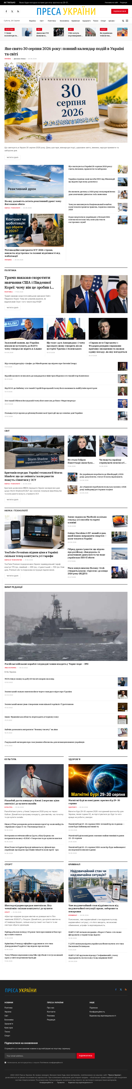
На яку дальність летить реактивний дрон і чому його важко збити (33, 203)
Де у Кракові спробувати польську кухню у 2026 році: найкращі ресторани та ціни (103, 488)
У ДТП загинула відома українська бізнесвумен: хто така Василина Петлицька (96, 944)
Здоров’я (86, 21)
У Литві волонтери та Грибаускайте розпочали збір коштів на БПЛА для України (12, 34)
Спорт (103, 21)
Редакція (123, 2)
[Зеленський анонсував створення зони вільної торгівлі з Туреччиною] (122, 707)
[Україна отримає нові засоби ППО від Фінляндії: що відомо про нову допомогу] (122, 181)
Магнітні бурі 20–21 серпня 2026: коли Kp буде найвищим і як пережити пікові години (96, 848)
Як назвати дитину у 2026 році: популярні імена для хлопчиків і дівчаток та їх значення (91, 192)
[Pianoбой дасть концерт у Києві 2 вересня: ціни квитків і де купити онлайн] (34, 780)
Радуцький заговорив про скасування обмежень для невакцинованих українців (44, 742)
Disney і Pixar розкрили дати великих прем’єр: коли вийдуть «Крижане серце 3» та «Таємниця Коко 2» (34, 825)
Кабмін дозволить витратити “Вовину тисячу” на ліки (31, 729)
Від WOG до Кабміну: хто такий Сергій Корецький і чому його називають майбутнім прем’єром (51, 388)
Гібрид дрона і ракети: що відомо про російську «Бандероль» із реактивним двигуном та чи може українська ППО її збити (86, 553)
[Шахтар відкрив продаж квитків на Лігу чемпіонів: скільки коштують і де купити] (34, 885)
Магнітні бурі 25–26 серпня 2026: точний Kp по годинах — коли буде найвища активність (96, 825)
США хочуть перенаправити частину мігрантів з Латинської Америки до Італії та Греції (75, 34)
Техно (95, 21)
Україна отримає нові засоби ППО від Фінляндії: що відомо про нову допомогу (91, 180)
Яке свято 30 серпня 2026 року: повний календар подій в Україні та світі (64, 51)
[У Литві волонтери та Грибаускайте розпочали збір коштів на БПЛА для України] (27, 32)
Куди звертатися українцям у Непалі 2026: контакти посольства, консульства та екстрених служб (89, 219)
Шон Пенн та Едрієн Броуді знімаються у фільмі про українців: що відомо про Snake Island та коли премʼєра (31, 848)
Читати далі (12, 157)
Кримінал (76, 21)
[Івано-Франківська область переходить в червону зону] (122, 719)
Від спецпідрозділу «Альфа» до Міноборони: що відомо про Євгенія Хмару (41, 363)
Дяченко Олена (20, 59)
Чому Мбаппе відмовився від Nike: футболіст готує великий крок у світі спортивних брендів (34, 956)
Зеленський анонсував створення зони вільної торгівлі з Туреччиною (39, 704)
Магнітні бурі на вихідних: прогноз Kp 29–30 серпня (94, 802)
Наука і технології (12, 208)
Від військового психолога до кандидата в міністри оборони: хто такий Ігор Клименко (47, 376)
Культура (8, 807)
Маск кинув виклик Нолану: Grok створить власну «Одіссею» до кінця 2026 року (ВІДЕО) (88, 571)
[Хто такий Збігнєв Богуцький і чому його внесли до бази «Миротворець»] (122, 403)
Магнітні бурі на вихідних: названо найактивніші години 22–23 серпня (96, 836)
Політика (52, 21)
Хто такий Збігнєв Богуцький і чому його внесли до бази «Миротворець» (40, 400)
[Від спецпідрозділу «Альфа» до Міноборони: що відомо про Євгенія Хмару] (122, 366)
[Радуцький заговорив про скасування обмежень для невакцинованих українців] (122, 745)
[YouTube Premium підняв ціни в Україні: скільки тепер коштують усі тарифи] (34, 532)
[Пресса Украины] (66, 11)
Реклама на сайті (111, 2)
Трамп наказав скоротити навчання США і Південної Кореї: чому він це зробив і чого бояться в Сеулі (28, 282)
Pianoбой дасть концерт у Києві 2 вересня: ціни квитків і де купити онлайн (32, 802)
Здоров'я (72, 807)
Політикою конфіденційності (51, 1062)
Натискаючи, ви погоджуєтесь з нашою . (35, 1062)
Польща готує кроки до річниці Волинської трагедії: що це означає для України (44, 413)
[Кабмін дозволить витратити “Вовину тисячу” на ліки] (122, 732)
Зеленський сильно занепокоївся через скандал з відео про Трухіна (38, 691)
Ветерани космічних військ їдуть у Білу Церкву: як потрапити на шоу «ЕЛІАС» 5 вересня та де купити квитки (33, 836)
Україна (32, 21)
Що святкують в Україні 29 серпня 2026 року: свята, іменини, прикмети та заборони (90, 167)
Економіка (64, 21)
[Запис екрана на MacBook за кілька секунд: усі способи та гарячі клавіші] (119, 521)
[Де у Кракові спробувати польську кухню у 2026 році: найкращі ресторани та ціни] (72, 489)
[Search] (123, 21)
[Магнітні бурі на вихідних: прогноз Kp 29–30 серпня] (97, 780)
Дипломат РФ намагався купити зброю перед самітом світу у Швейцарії (43, 34)
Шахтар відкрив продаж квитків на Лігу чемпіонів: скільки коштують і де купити (28, 907)
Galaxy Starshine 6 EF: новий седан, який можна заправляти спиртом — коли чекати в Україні (87, 536)
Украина (8, 260)
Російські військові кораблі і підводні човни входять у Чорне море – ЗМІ (46, 664)
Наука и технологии (13, 560)
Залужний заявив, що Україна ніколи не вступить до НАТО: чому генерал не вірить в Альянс (23, 345)
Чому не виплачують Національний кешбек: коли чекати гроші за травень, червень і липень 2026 (91, 207)
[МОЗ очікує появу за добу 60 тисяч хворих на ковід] (122, 681)
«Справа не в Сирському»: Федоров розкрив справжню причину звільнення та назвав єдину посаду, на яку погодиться (108, 347)
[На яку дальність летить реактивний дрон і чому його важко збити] (34, 181)
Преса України (114, 1075)
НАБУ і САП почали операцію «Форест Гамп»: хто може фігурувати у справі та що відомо (95, 933)
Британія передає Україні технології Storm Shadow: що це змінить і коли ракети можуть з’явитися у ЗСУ (33, 476)
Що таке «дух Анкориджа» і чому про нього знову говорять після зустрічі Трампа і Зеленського (66, 345)
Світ (42, 21)
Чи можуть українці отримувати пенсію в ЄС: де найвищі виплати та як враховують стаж (112, 461)
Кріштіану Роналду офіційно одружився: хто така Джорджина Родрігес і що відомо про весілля (29, 944)
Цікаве (111, 21)
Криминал (72, 915)
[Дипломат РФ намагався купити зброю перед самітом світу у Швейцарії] (59, 32)
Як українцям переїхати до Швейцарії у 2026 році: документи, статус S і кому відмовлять (101, 475)
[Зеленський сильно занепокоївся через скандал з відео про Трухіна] (122, 694)
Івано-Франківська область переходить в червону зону (32, 717)
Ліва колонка (10, 668)
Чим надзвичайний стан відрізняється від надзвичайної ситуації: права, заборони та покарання (93, 908)
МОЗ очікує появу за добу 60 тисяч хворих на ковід (29, 679)
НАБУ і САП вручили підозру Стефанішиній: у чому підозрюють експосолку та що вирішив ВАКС (93, 956)
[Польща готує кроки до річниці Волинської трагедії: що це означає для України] (122, 416)
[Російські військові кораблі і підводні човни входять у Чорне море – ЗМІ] (66, 626)
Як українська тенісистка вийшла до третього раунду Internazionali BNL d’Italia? (106, 34)
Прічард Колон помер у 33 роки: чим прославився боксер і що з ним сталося (33, 933)
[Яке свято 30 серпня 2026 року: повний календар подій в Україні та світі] (66, 102)
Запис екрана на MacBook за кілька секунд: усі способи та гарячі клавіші (87, 520)
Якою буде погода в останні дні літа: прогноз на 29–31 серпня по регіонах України (45, 3)
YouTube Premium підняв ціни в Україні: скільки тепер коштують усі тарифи (31, 554)
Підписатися (119, 11)
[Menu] (127, 21)
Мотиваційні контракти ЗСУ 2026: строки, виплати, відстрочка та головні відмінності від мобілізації (32, 253)
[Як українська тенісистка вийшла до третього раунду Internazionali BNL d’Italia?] (122, 32)
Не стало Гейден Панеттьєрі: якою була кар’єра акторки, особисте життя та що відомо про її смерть (80, 461)
